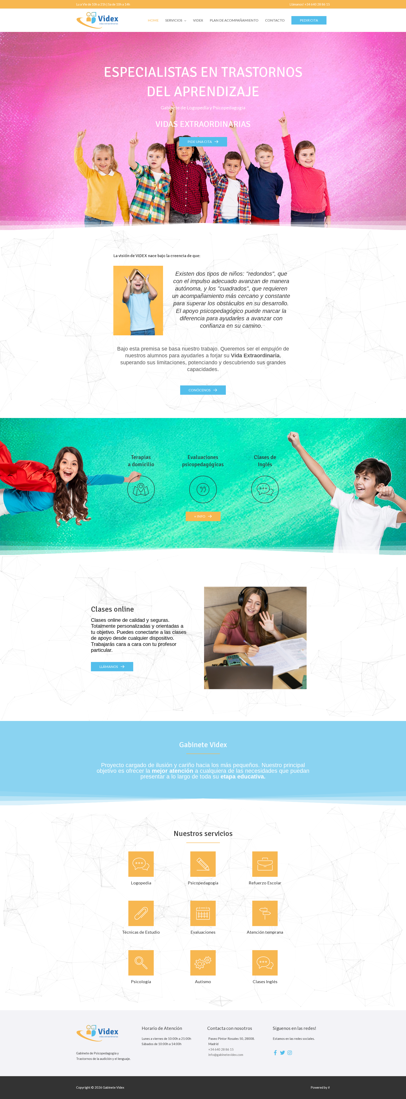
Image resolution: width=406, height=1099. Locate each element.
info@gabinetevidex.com (225, 1055)
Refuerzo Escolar (265, 882)
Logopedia (141, 882)
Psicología (141, 981)
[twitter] (283, 1052)
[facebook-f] (276, 1052)
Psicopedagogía (203, 882)
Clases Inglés (265, 981)
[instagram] (290, 1052)
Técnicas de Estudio (141, 932)
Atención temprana (265, 932)
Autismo (203, 981)
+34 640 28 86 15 (221, 1049)
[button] (308, 20)
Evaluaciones (203, 932)
